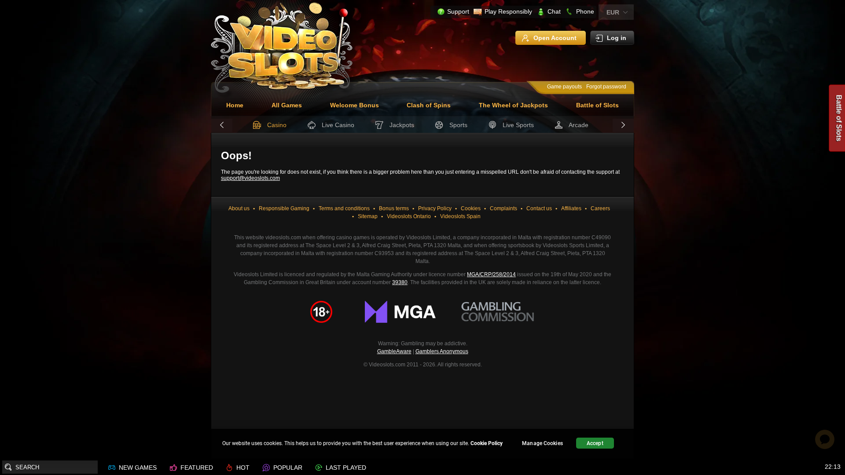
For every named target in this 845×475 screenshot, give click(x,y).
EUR (612, 12)
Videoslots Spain (460, 216)
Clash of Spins (429, 105)
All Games (287, 105)
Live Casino (338, 124)
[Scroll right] (623, 125)
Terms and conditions (344, 208)
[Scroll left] (221, 125)
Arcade (578, 124)
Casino (276, 124)
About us (239, 208)
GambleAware (394, 351)
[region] (422, 444)
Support (458, 11)
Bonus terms (394, 208)
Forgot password (606, 87)
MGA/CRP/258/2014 (491, 274)
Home (234, 105)
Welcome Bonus (354, 105)
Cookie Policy (486, 443)
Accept (595, 443)
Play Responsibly (508, 11)
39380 (400, 282)
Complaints (503, 208)
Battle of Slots (597, 105)
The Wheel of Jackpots (513, 105)
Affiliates (571, 208)
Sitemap (368, 216)
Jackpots (402, 124)
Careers (600, 208)
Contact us (539, 208)
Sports (458, 124)
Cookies (471, 208)
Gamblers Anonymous (441, 351)
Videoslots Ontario (409, 216)
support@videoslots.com (250, 178)
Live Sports (518, 124)
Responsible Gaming (284, 208)
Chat (554, 11)
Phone (585, 11)
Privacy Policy (435, 208)
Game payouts (564, 87)
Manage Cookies (542, 443)
